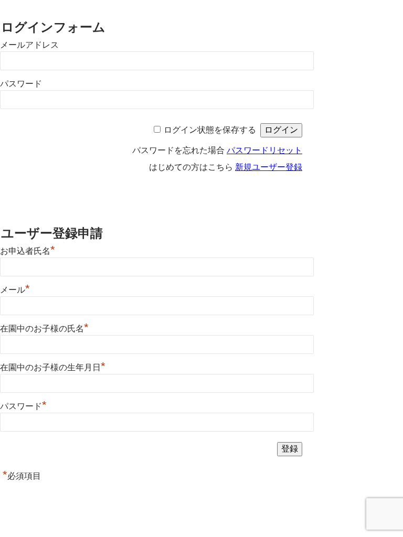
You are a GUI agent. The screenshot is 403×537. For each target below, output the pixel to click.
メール (15, 289)
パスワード (21, 83)
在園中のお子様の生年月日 (52, 367)
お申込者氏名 (27, 250)
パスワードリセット (264, 150)
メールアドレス (29, 44)
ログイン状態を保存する (210, 129)
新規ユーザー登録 (268, 167)
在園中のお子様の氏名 (44, 328)
